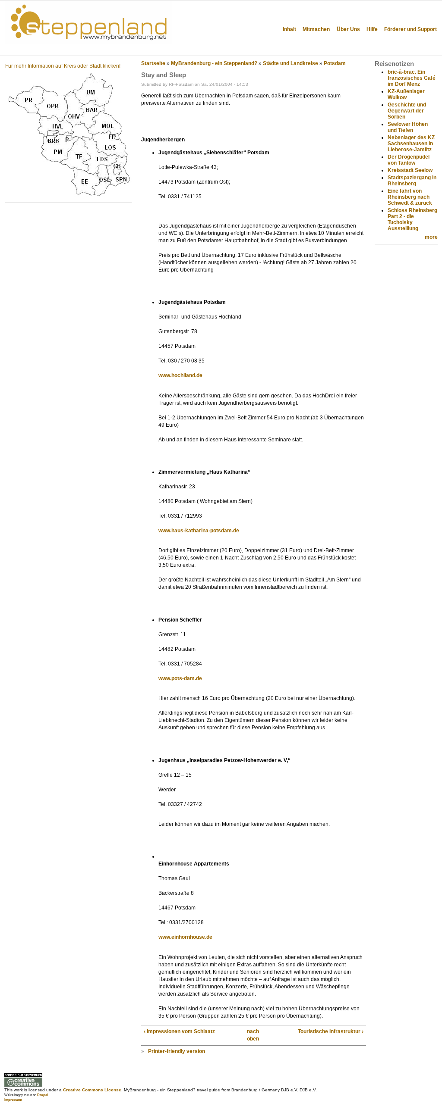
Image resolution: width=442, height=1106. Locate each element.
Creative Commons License (92, 1089)
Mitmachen (316, 29)
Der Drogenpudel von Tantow (408, 160)
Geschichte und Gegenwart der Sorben (407, 111)
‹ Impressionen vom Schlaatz (179, 1031)
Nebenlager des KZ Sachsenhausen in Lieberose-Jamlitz (411, 143)
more (431, 237)
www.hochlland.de (180, 375)
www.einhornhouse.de (185, 937)
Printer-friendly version (176, 1051)
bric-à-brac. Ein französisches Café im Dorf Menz (412, 78)
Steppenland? (34, 49)
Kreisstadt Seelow (410, 170)
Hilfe (372, 29)
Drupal (42, 1095)
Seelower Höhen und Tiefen (408, 127)
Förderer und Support (410, 29)
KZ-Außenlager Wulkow (406, 94)
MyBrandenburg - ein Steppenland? (214, 63)
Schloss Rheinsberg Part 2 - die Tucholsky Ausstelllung (412, 219)
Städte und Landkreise (290, 63)
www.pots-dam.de (180, 678)
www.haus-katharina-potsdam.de (198, 531)
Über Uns (348, 29)
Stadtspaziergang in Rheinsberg (412, 181)
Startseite (153, 63)
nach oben (251, 1035)
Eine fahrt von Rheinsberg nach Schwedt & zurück (410, 197)
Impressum (13, 1100)
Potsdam (335, 63)
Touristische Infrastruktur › (330, 1031)
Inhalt (289, 29)
